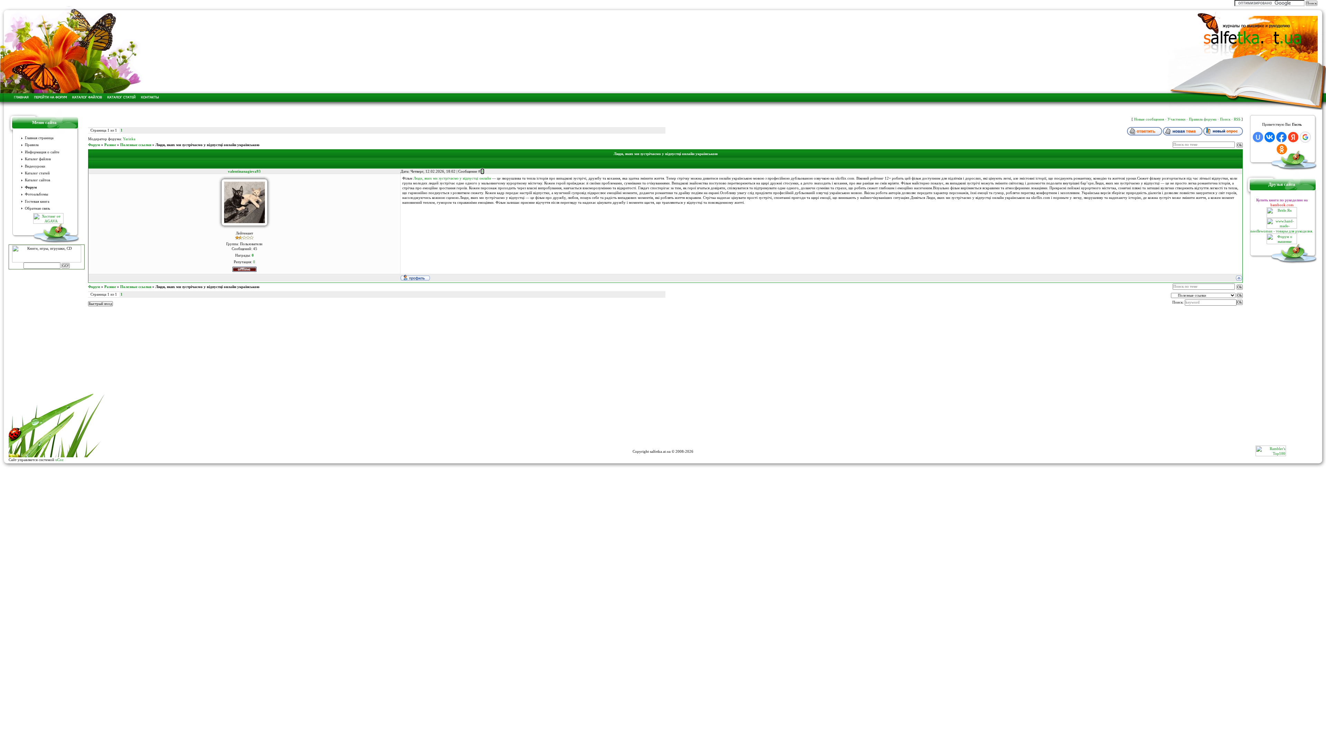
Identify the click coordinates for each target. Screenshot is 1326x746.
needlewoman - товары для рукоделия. (1281, 231)
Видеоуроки (35, 166)
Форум (31, 187)
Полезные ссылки (135, 145)
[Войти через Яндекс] (1293, 137)
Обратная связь (37, 208)
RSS (1237, 119)
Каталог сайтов (37, 180)
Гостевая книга (37, 201)
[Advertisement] (663, 430)
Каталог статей (37, 173)
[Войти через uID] (1258, 137)
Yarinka (129, 139)
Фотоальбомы (36, 194)
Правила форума (1203, 119)
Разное (110, 145)
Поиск (1225, 119)
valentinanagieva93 (244, 171)
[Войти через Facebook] (1281, 137)
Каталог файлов (38, 159)
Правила (32, 145)
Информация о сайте (42, 152)
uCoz (59, 460)
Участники (1176, 119)
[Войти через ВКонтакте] (1270, 137)
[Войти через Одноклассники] (1282, 149)
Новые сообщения (1149, 119)
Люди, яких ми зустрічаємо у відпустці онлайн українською (207, 145)
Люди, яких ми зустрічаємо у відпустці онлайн (452, 178)
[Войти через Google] (1305, 137)
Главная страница (39, 138)
